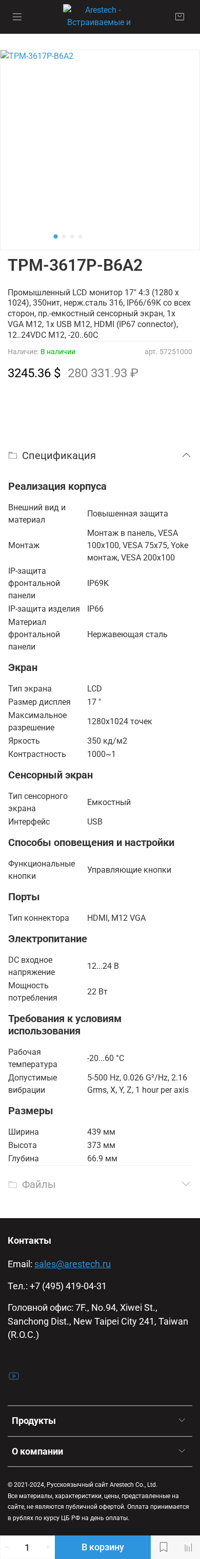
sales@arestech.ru (72, 1264)
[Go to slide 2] (64, 236)
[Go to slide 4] (80, 236)
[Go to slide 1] (56, 236)
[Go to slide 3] (72, 236)
